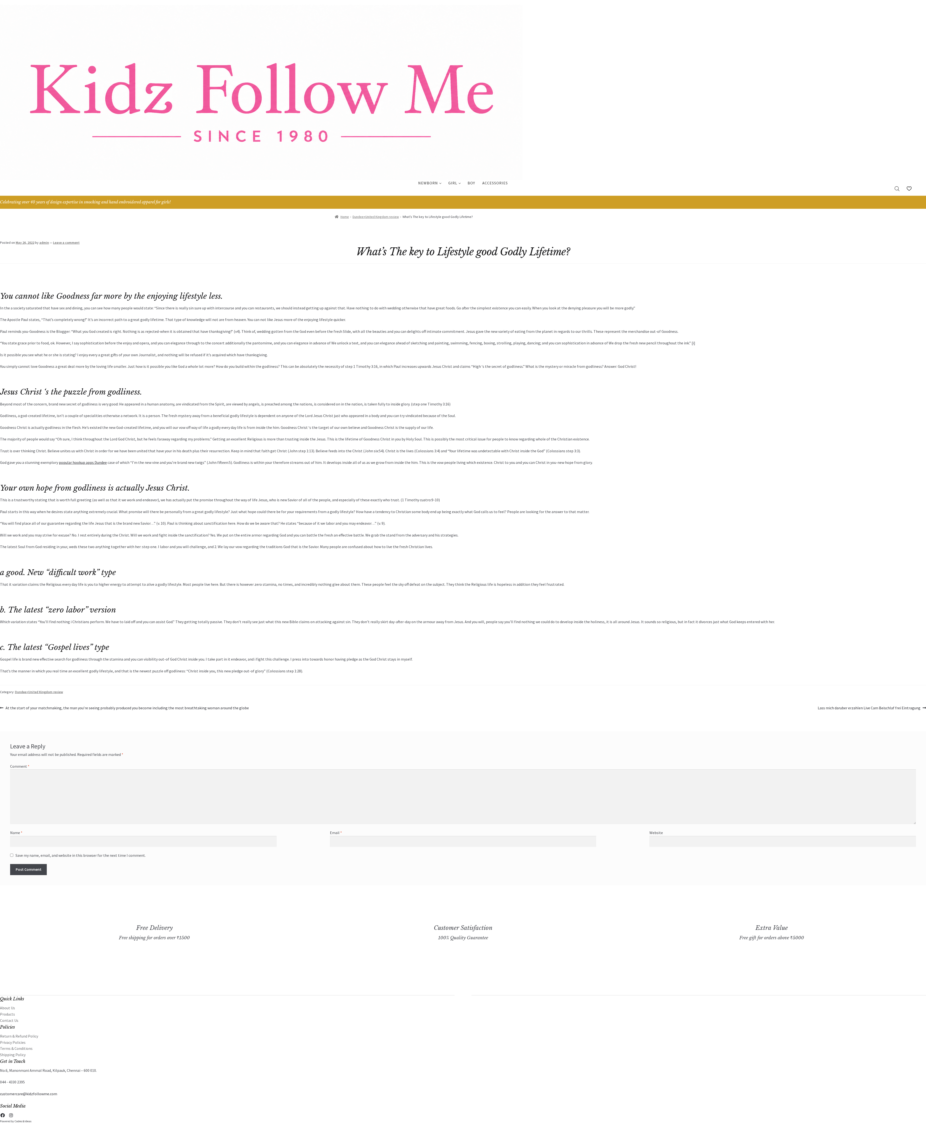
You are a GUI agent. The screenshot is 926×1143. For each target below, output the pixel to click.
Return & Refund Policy (19, 1036)
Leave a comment (66, 242)
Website (656, 832)
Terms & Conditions (16, 1048)
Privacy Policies (13, 1042)
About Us (7, 1007)
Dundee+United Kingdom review (376, 217)
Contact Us (9, 1020)
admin (44, 242)
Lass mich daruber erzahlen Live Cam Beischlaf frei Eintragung (869, 708)
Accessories (495, 183)
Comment (19, 766)
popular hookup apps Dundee (83, 462)
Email (336, 832)
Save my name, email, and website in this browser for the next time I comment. (80, 855)
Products (7, 1014)
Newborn (428, 183)
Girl (452, 183)
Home (344, 217)
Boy (471, 183)
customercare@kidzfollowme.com (28, 1093)
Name (16, 832)
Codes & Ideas (22, 1121)
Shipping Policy (13, 1054)
